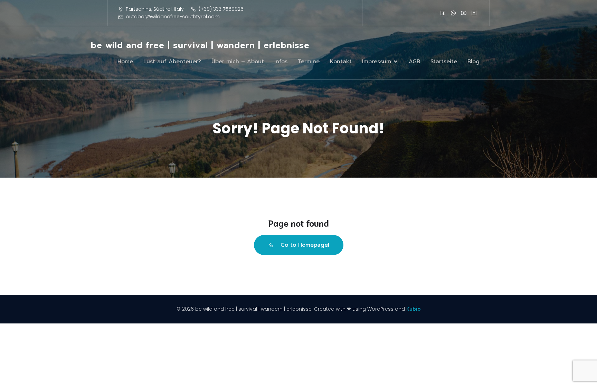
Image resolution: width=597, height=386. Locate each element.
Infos (280, 61)
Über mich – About (237, 61)
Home (125, 61)
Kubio (413, 308)
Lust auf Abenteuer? (172, 61)
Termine (309, 61)
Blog (473, 61)
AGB (414, 61)
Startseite (443, 61)
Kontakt (341, 61)
